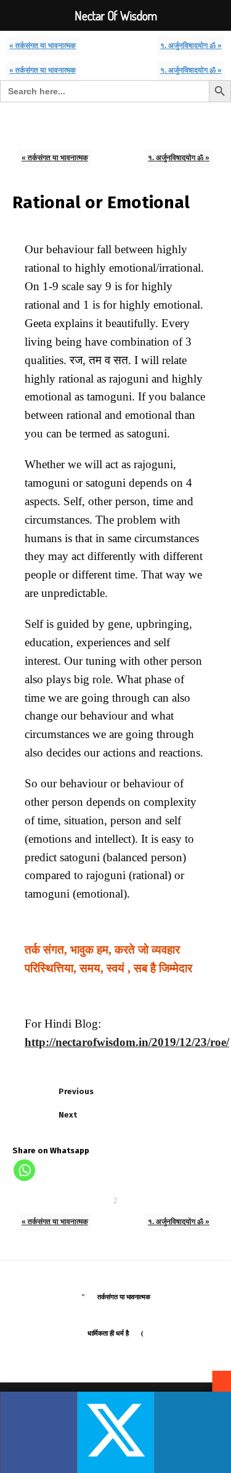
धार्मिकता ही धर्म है (108, 1333)
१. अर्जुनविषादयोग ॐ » (191, 45)
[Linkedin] (192, 1432)
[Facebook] (38, 1432)
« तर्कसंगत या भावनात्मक (42, 45)
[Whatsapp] (24, 1170)
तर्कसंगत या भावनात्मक (123, 1296)
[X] (115, 1432)
